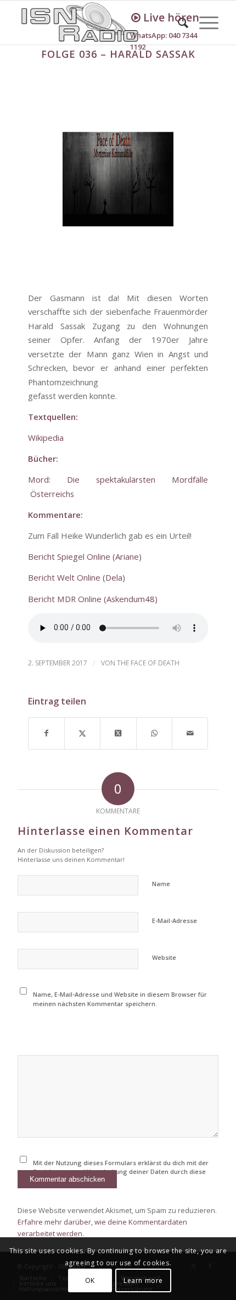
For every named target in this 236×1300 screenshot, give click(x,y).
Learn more (143, 1280)
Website (164, 957)
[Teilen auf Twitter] (82, 733)
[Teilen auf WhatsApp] (154, 733)
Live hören (170, 17)
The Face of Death (148, 663)
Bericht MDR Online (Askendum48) (93, 598)
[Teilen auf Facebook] (46, 733)
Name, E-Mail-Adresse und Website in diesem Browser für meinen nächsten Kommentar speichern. (120, 999)
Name (161, 884)
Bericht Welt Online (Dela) (76, 577)
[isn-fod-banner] (118, 179)
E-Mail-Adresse (174, 920)
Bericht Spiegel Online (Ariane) (85, 556)
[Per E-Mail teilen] (189, 733)
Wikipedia (46, 437)
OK (90, 1280)
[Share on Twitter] (118, 733)
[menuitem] (203, 23)
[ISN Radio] (98, 23)
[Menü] (203, 23)
